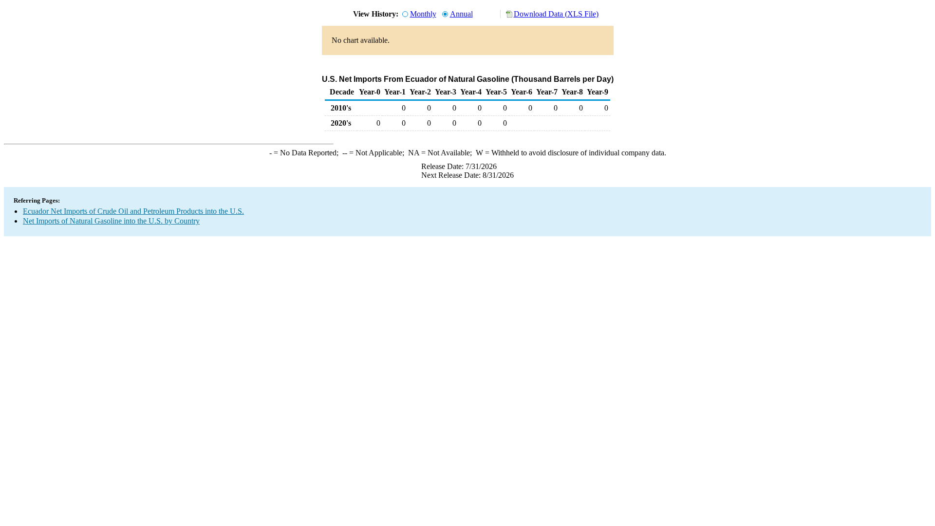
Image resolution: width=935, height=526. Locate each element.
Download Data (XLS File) (556, 14)
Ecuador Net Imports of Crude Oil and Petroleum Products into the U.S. (133, 211)
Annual (461, 14)
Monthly (423, 14)
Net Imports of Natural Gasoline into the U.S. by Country (111, 221)
